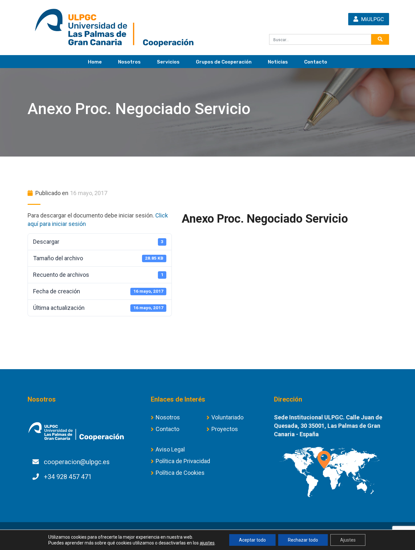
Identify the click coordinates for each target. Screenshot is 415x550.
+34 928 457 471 (68, 477)
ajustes (207, 542)
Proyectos (224, 429)
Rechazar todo (303, 540)
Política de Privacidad (183, 461)
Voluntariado (227, 417)
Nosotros (129, 62)
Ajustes (348, 540)
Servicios (168, 62)
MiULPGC (372, 19)
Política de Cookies (180, 472)
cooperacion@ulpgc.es (77, 462)
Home (95, 62)
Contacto (315, 62)
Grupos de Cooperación (224, 62)
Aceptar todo (252, 540)
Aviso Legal (170, 449)
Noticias (278, 62)
